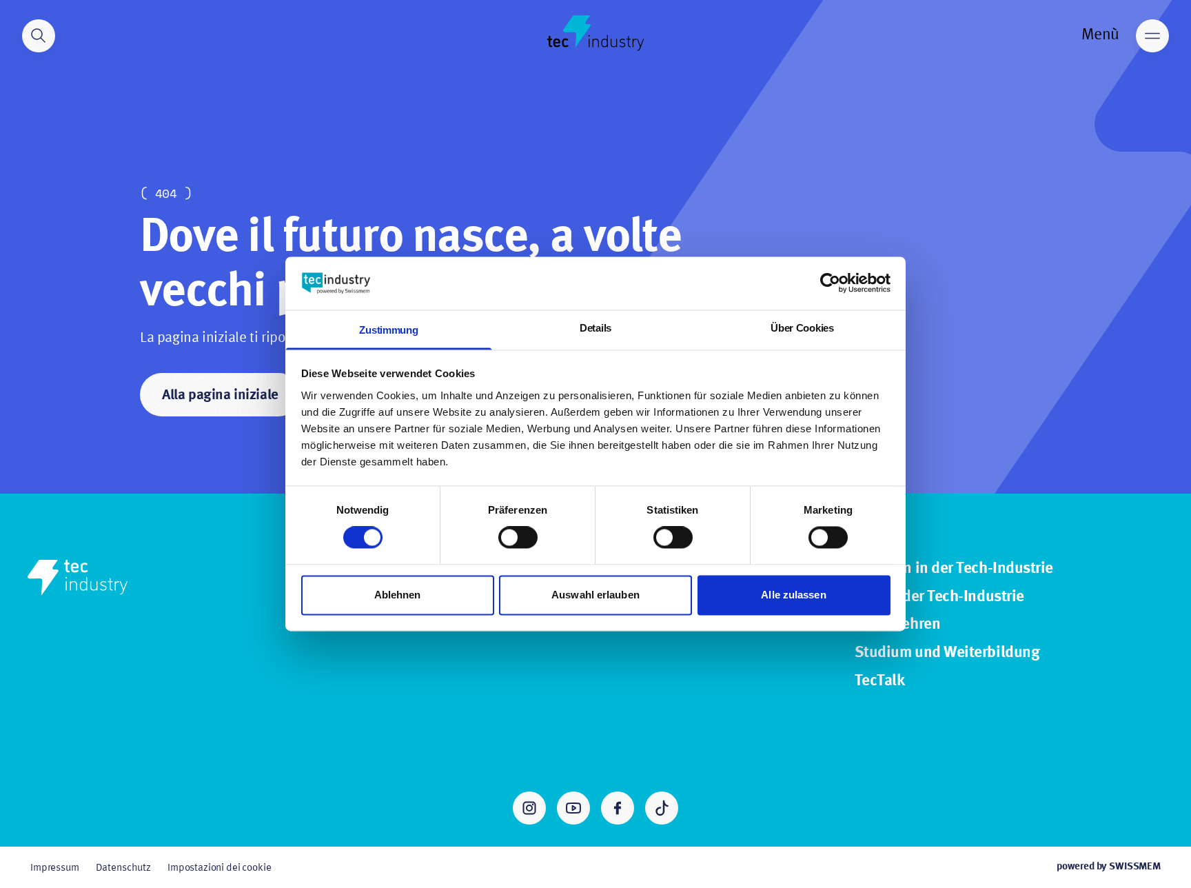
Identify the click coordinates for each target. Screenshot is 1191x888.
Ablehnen (397, 595)
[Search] (38, 35)
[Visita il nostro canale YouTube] (573, 808)
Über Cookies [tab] (802, 328)
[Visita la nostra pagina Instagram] (529, 808)
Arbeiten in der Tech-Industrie (954, 568)
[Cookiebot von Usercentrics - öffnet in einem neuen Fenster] (830, 283)
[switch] (518, 538)
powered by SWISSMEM (1109, 866)
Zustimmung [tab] (388, 330)
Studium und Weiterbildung (947, 652)
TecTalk (880, 681)
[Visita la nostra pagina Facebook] (617, 808)
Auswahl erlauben (595, 595)
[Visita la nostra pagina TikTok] (661, 808)
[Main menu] (1152, 35)
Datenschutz (123, 868)
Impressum (54, 868)
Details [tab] (595, 328)
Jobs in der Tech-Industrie (939, 597)
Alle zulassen (793, 595)
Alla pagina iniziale (220, 395)
